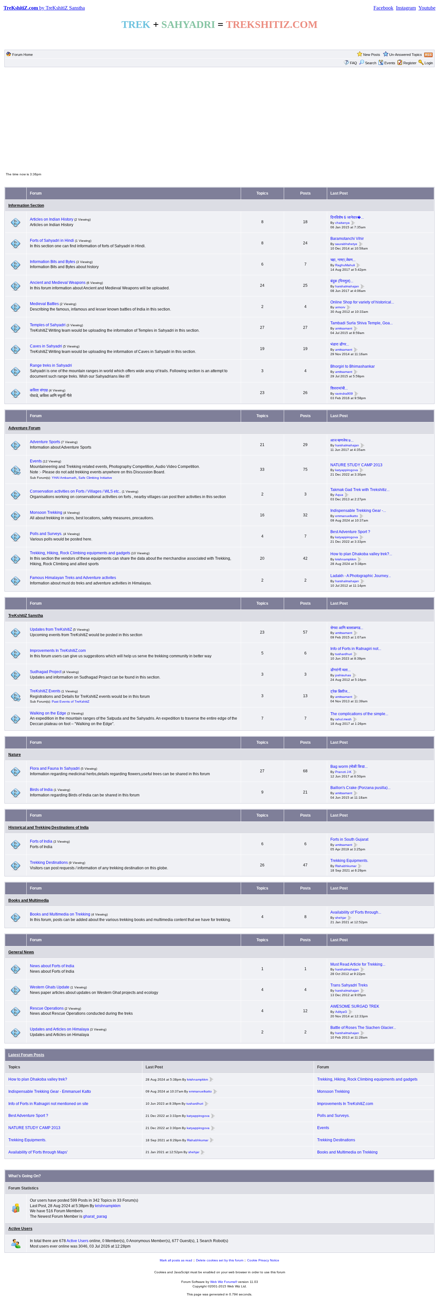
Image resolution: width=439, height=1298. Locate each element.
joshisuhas (343, 675)
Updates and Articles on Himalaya (59, 1029)
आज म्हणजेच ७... (342, 440)
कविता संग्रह (39, 390)
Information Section (26, 205)
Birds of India (41, 789)
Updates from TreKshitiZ (51, 629)
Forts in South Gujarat (349, 839)
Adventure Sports (45, 442)
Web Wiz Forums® (223, 1282)
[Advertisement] (219, 119)
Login (429, 63)
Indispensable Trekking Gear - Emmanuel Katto (49, 1091)
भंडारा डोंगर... (339, 344)
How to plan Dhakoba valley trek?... (361, 554)
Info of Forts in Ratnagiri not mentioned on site (48, 1103)
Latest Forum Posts (26, 1055)
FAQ (353, 63)
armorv (340, 307)
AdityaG (341, 1011)
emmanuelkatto (346, 516)
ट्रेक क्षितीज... (340, 691)
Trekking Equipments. (349, 860)
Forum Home (22, 55)
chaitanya (342, 222)
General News (21, 952)
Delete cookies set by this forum (219, 1260)
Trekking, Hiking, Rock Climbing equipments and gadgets (80, 553)
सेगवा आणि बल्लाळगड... (346, 628)
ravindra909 (344, 393)
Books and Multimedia (28, 900)
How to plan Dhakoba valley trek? (37, 1079)
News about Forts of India (52, 966)
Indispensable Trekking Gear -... (358, 510)
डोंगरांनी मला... (340, 670)
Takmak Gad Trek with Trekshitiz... (360, 489)
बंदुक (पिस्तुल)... (341, 281)
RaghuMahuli (345, 265)
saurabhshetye (346, 244)
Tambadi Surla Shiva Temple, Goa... (361, 323)
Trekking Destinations (49, 862)
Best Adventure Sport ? (350, 532)
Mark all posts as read (176, 1260)
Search (370, 63)
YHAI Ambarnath (64, 477)
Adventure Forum (24, 428)
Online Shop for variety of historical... (362, 302)
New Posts (371, 55)
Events (389, 63)
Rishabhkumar (345, 866)
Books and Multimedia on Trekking (60, 914)
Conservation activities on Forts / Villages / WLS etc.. (75, 491)
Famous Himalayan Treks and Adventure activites (73, 577)
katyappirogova (346, 470)
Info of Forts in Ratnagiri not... (355, 648)
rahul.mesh (343, 719)
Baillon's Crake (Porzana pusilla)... (360, 787)
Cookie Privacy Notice (263, 1260)
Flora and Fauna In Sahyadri (55, 768)
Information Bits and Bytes (52, 261)
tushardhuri (343, 654)
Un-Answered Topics (405, 55)
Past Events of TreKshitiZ (70, 701)
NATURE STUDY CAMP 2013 (356, 465)
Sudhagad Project (45, 672)
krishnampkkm (345, 559)
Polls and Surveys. (46, 533)
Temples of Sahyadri (48, 325)
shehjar (340, 917)
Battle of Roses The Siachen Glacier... (363, 1027)
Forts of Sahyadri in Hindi (52, 240)
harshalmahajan (347, 286)
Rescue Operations (47, 1008)
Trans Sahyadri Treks (349, 985)
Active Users (20, 1228)
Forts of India (41, 841)
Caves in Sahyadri (46, 346)
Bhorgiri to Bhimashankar (352, 366)
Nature (14, 754)
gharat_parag (95, 1216)
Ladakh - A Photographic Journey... (360, 576)
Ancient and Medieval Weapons (57, 282)
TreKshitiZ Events (45, 691)
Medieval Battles (44, 304)
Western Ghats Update (49, 987)
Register (410, 63)
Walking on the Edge (48, 713)
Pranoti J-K (343, 772)
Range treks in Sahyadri (51, 365)
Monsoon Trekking (46, 512)
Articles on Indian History (51, 219)
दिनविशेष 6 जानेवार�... (347, 217)
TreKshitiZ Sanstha (25, 615)
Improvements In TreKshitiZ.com (58, 650)
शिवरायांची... (339, 388)
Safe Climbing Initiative (95, 477)
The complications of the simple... (359, 714)
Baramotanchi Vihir (347, 238)
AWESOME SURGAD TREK (354, 1006)
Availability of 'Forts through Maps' (37, 1152)
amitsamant (343, 328)
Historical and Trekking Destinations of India (48, 827)
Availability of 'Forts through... (355, 912)
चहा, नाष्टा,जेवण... (342, 260)
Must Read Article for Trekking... (357, 964)
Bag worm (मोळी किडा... (349, 766)
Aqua (339, 495)
